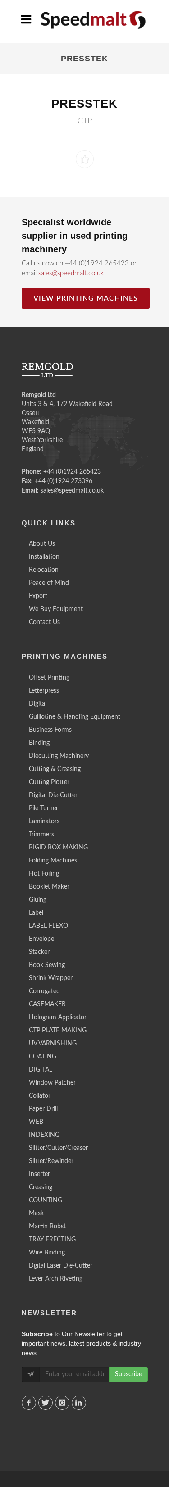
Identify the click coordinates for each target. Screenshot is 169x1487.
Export (38, 596)
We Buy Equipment (56, 609)
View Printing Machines (85, 298)
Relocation (44, 570)
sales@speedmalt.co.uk (71, 273)
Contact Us (44, 622)
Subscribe (128, 1374)
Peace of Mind (49, 583)
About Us (42, 544)
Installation (44, 557)
